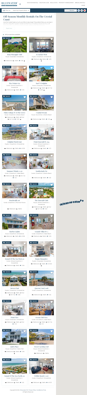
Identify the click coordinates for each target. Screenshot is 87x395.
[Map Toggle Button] (78, 10)
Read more (9, 28)
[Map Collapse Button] (55, 14)
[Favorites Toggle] (84, 10)
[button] (4, 44)
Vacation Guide (44, 2)
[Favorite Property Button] (24, 39)
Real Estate (54, 2)
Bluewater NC (24, 390)
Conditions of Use (41, 390)
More (83, 5)
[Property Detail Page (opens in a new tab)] (14, 44)
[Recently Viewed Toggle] (81, 10)
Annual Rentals (80, 2)
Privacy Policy (32, 390)
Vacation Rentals (32, 2)
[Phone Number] (20, 4)
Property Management (66, 2)
